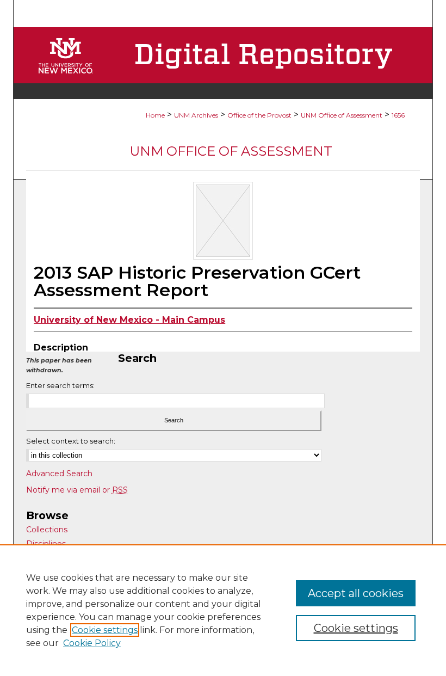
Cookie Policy (92, 643)
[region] (223, 610)
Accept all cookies (356, 593)
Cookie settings (105, 630)
